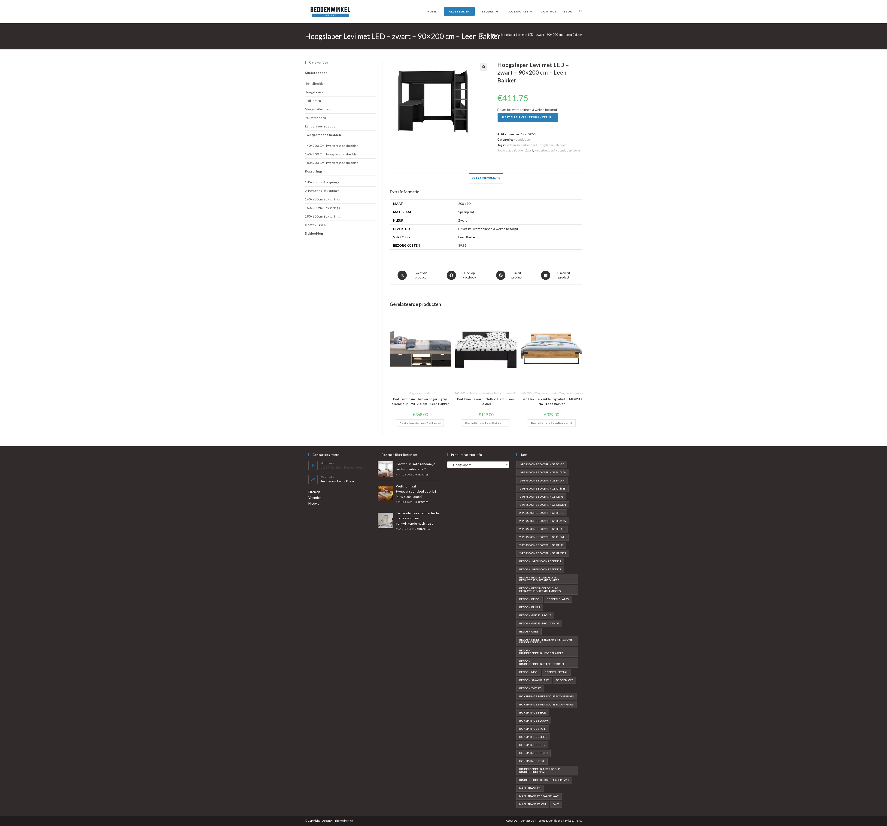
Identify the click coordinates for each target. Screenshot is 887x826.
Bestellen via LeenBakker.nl (527, 117)
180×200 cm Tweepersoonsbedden (331, 163)
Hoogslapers (522, 139)
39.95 (462, 245)
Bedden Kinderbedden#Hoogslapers (530, 145)
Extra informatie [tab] (486, 178)
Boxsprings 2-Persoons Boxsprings (546, 704)
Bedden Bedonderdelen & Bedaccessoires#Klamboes (540, 590)
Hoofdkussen (315, 225)
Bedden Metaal (556, 672)
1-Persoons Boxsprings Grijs (541, 496)
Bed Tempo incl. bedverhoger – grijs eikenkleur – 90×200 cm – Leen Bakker (420, 401)
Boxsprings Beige (532, 712)
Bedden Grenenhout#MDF (539, 623)
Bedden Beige (529, 599)
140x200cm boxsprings (322, 199)
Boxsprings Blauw (533, 720)
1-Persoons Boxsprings (322, 182)
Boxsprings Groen (533, 753)
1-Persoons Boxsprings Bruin (542, 480)
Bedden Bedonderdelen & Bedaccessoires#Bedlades (539, 579)
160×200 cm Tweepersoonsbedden (331, 154)
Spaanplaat (466, 212)
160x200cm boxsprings (322, 208)
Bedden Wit (564, 680)
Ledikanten (313, 101)
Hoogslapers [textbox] (476, 465)
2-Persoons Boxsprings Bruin (542, 529)
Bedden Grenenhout (535, 615)
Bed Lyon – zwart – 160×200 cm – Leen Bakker (486, 401)
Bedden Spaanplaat (534, 680)
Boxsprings (314, 171)
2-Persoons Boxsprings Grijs (541, 545)
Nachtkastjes (530, 788)
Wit (556, 804)
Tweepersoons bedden (505, 393)
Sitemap (314, 492)
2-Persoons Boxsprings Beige (541, 512)
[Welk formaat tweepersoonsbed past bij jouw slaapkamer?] (385, 493)
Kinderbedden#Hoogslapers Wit (544, 780)
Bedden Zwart (523, 150)
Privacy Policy (573, 820)
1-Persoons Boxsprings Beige (541, 464)
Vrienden (315, 497)
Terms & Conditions (549, 820)
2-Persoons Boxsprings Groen (542, 553)
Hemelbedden (315, 83)
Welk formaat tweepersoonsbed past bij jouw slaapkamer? (416, 491)
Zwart (462, 220)
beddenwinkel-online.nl (338, 481)
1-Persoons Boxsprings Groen (542, 504)
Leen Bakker (467, 237)
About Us (511, 820)
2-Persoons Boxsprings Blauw (542, 521)
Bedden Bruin (529, 607)
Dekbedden (314, 233)
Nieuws (313, 503)
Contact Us (527, 820)
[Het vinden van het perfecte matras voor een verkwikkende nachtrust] (385, 520)
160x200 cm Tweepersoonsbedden (474, 393)
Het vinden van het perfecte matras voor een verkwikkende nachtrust (417, 518)
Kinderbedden (316, 73)
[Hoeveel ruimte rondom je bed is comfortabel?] (385, 469)
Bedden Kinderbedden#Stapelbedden (541, 663)
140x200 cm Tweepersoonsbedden (539, 393)
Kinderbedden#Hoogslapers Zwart (558, 150)
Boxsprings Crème (533, 736)
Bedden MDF (528, 672)
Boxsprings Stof (532, 761)
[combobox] (478, 464)
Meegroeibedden (317, 109)
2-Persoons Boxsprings (322, 191)
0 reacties (422, 474)
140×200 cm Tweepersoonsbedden (331, 146)
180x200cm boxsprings (322, 216)
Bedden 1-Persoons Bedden (540, 561)
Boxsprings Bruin (532, 728)
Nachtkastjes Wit (532, 804)
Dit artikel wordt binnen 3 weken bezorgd (488, 229)
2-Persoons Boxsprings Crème (542, 537)
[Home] (481, 34)
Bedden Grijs (529, 631)
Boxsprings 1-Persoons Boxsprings (546, 696)
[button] (483, 67)
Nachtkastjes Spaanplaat (539, 796)
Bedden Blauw (558, 599)
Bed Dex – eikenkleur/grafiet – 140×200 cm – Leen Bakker (551, 401)
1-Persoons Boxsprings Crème (542, 488)
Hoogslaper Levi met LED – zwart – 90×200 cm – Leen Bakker (541, 34)
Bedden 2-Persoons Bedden (540, 569)
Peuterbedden (315, 118)
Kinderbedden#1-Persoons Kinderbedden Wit (539, 770)
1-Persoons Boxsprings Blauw (542, 472)
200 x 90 (464, 204)
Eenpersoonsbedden (420, 393)
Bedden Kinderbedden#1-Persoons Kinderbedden (545, 641)
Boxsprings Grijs (532, 745)
